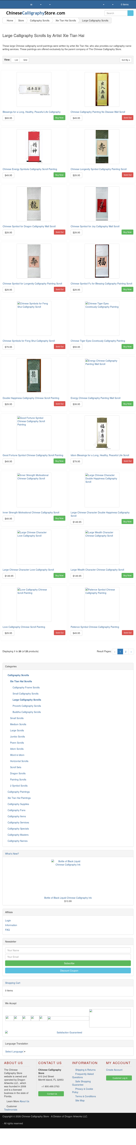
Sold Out (128, 117)
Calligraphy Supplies (18, 804)
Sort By (125, 59)
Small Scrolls (16, 718)
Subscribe (68, 963)
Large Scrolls (16, 730)
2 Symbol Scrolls (18, 785)
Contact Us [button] (52, 1093)
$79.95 (8, 346)
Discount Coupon (69, 970)
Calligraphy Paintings (19, 791)
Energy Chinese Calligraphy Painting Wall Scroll (95, 398)
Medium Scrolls (17, 724)
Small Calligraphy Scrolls (25, 693)
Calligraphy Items (17, 816)
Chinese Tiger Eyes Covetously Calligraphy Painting (98, 340)
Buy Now (59, 117)
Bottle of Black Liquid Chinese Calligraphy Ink (68, 897)
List (16, 59)
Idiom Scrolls (16, 748)
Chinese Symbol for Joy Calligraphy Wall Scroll (95, 226)
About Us (24, 1101)
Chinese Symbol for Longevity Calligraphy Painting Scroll (32, 283)
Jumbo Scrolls (17, 736)
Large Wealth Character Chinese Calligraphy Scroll (97, 569)
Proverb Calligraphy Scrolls (26, 705)
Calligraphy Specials (18, 828)
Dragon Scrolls (17, 773)
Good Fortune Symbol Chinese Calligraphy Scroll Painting (33, 455)
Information (11, 925)
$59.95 (76, 346)
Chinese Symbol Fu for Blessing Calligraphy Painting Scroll (101, 283)
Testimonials (10, 1109)
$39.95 (76, 404)
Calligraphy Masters (18, 834)
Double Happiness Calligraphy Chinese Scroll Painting (31, 398)
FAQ (7, 929)
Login (8, 920)
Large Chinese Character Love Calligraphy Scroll (28, 569)
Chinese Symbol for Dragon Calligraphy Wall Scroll (29, 226)
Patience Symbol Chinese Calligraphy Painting (95, 626)
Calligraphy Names (18, 840)
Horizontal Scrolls (18, 761)
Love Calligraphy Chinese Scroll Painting (24, 626)
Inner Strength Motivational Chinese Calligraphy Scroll (31, 512)
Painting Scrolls (17, 779)
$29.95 (76, 175)
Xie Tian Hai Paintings (19, 797)
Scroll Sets (15, 767)
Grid (25, 59)
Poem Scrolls (16, 742)
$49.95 (76, 118)
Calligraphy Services (18, 822)
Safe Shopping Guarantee (81, 1083)
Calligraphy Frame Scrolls (26, 687)
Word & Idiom (16, 755)
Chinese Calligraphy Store (35, 1116)
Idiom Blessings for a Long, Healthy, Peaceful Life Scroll (100, 455)
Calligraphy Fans (16, 810)
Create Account (114, 1069)
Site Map (80, 1100)
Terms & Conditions (85, 1096)
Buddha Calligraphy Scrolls (26, 712)
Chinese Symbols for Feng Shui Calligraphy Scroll (29, 340)
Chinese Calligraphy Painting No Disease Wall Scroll (98, 111)
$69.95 (8, 118)
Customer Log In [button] (120, 1077)
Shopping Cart (12, 982)
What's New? (12, 853)
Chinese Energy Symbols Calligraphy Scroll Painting (30, 169)
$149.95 (77, 521)
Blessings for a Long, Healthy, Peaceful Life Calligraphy (32, 111)
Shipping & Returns (85, 1069)
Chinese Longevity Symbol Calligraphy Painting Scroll (99, 169)
